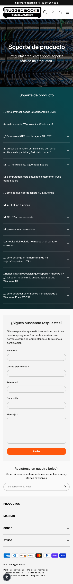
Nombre (11, 350)
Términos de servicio (13, 573)
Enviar (36, 451)
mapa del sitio (38, 575)
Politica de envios (35, 573)
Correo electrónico (17, 366)
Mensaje (11, 414)
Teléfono (11, 382)
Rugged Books (18, 564)
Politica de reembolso (38, 570)
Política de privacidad (13, 570)
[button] (7, 577)
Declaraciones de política (15, 575)
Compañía (12, 398)
